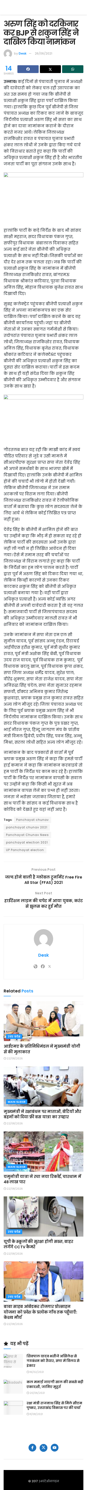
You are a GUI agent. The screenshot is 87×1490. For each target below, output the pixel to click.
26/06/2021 (43, 53)
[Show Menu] (81, 7)
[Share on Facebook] (28, 69)
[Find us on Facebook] (32, 1448)
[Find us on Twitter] (43, 1448)
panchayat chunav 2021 (26, 827)
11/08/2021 (36, 1414)
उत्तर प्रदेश (14, 1036)
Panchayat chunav (32, 820)
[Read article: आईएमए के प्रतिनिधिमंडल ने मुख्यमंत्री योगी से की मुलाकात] (43, 1021)
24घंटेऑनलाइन (49, 1481)
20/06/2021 (37, 1393)
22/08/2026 (14, 1058)
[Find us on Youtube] (54, 1448)
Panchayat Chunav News (27, 835)
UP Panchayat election (25, 850)
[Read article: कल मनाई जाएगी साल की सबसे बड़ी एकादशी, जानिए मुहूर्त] (13, 1387)
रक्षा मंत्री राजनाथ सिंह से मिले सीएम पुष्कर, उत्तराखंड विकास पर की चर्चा (54, 1405)
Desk (23, 53)
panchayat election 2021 (27, 842)
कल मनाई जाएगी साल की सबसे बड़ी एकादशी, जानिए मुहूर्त (55, 1384)
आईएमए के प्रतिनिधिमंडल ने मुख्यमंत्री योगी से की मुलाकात (42, 1049)
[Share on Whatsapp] (72, 69)
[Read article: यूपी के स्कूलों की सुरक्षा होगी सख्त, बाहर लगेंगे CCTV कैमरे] (43, 1216)
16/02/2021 (36, 1372)
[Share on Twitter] (50, 69)
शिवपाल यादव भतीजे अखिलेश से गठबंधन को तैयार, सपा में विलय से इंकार (53, 1361)
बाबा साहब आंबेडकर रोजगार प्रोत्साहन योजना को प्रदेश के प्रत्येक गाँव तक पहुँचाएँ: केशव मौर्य (40, 1312)
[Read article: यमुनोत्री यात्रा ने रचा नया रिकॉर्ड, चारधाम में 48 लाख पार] (43, 1151)
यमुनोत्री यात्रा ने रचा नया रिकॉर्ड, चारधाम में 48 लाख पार (42, 1179)
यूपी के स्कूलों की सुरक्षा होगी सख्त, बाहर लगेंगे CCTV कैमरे (38, 1244)
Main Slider (17, 1102)
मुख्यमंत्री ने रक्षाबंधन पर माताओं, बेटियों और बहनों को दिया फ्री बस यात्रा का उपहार (42, 1114)
